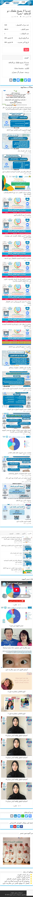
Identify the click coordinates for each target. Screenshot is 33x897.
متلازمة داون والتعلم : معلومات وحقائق (20, 367)
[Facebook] (21, 826)
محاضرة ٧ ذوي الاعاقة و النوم (22, 215)
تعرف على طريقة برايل (24, 151)
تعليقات (18, 533)
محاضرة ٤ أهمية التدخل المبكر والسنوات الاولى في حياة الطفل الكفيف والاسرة (17, 280)
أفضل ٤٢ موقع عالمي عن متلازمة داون (16, 883)
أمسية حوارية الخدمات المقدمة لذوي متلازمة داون (16, 388)
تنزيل (26, 49)
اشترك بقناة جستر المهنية (15, 601)
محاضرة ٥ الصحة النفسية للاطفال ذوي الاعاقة (17, 258)
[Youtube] (14, 826)
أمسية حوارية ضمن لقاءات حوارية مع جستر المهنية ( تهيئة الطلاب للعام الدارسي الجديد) (16, 431)
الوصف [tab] (26, 58)
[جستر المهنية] (16, 2)
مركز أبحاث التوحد (23, 875)
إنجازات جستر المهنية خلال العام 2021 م (19, 453)
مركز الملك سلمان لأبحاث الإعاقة (18, 879)
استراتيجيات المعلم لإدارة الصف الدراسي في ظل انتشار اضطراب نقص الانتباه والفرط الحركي (16, 108)
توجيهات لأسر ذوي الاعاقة (23, 500)
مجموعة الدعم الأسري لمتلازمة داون (17, 881)
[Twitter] (18, 826)
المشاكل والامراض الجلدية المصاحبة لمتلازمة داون (16, 172)
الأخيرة (29, 533)
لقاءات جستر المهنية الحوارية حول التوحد (19, 409)
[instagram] (11, 826)
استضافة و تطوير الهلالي (16, 892)
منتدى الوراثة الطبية (23, 877)
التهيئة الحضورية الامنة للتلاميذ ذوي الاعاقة (19, 130)
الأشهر (23, 533)
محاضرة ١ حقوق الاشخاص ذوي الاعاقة (20, 347)
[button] (15, 604)
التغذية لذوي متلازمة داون (23, 521)
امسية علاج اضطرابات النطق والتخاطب (19, 473)
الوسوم (11, 533)
